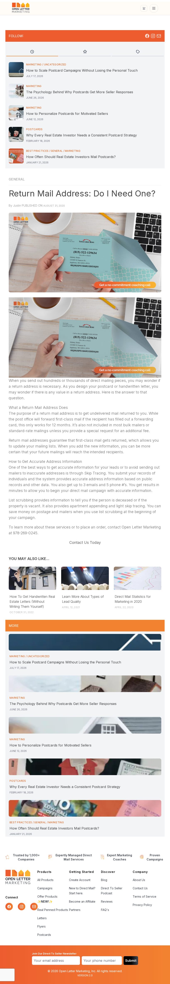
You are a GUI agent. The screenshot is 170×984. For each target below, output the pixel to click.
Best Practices (37, 150)
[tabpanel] (85, 113)
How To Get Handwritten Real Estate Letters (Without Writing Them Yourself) (32, 601)
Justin (17, 205)
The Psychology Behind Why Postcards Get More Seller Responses (79, 92)
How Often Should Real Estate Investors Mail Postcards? (71, 157)
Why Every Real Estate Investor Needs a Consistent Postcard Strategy (81, 135)
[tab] (32, 52)
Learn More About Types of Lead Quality (83, 599)
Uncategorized (55, 64)
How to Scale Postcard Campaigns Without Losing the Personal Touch (82, 70)
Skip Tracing (95, 473)
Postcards (34, 129)
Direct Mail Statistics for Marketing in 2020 (133, 599)
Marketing (34, 64)
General (57, 150)
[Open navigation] (154, 8)
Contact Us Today (85, 542)
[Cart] (144, 8)
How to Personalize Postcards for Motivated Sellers (67, 114)
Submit (130, 960)
